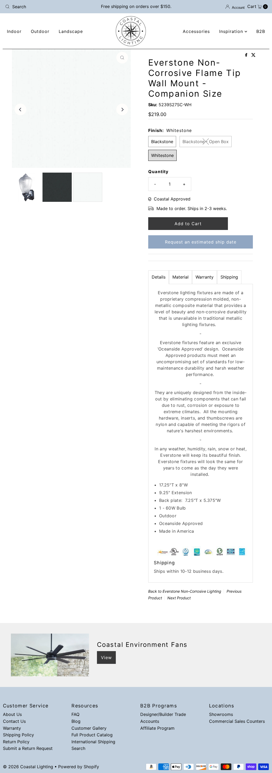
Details (158, 277)
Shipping (229, 277)
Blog (75, 721)
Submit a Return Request (28, 748)
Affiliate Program (157, 728)
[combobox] (46, 6)
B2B (260, 31)
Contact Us (14, 721)
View (106, 657)
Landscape (71, 31)
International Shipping (93, 741)
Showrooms (221, 714)
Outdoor (40, 31)
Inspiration (232, 31)
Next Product (179, 598)
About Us (12, 714)
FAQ (75, 714)
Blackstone (162, 141)
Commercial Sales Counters (237, 721)
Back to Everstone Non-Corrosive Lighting (184, 591)
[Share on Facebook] (247, 55)
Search (78, 748)
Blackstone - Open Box (205, 141)
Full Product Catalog (92, 734)
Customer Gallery (89, 728)
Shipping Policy (18, 734)
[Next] (122, 109)
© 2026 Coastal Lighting (28, 766)
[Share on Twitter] (253, 55)
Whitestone (162, 155)
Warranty (205, 277)
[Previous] (20, 109)
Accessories (196, 31)
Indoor (14, 31)
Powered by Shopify (78, 766)
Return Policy (16, 741)
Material (180, 277)
